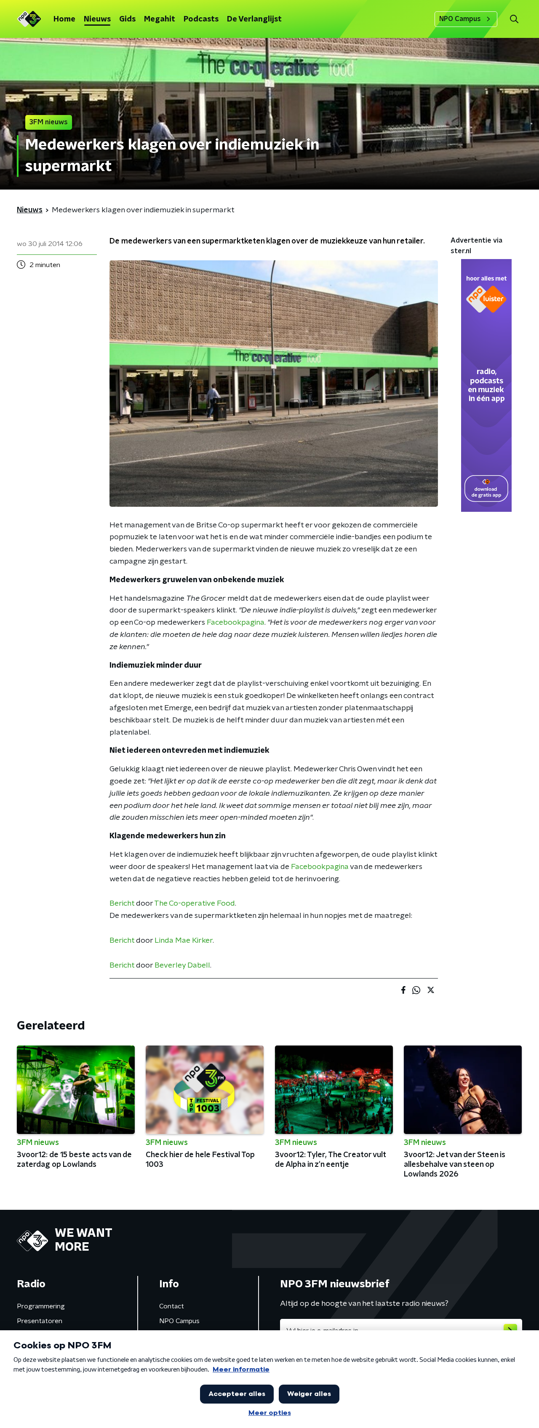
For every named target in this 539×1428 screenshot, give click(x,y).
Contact (171, 1306)
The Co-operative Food (194, 903)
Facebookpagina (235, 622)
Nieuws (97, 19)
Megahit (159, 19)
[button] (514, 19)
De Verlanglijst (254, 19)
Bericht (121, 903)
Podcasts (201, 19)
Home (64, 19)
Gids (127, 19)
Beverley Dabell (182, 965)
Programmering (41, 1306)
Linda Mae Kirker (184, 940)
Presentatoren (39, 1321)
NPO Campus (460, 19)
